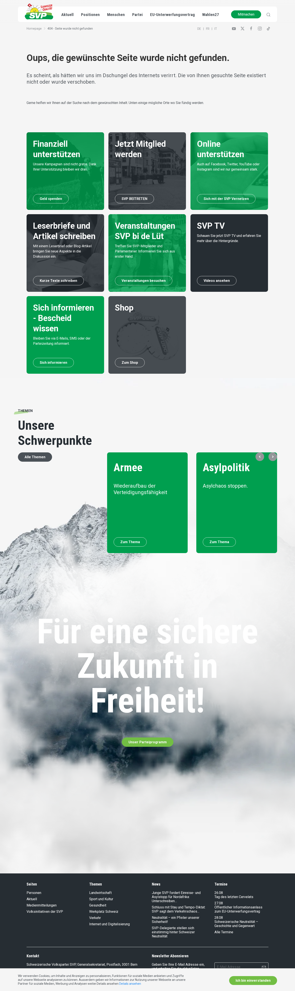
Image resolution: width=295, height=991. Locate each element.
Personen (34, 893)
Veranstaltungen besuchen (144, 281)
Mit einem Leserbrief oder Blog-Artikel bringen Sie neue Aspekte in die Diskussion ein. (62, 251)
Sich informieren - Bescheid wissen (63, 318)
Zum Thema (130, 542)
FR (207, 28)
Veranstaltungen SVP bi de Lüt (145, 231)
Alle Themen (35, 457)
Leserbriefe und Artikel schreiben (64, 231)
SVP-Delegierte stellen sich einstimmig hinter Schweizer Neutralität (173, 932)
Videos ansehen (217, 281)
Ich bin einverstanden (253, 980)
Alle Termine (223, 932)
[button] (259, 456)
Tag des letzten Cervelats (233, 897)
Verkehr (95, 918)
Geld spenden (51, 199)
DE (199, 28)
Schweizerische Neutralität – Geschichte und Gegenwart (236, 924)
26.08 (218, 893)
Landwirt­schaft (100, 893)
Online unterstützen (220, 149)
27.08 (218, 903)
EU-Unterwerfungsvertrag (172, 14)
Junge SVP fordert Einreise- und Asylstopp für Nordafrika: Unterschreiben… (176, 897)
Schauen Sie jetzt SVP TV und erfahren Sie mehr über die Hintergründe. (229, 238)
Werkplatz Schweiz (103, 912)
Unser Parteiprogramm (147, 742)
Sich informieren (53, 363)
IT (215, 28)
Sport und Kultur (101, 899)
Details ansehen (130, 983)
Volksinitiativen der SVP (45, 912)
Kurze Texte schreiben (58, 281)
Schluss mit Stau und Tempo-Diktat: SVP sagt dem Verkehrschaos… (178, 909)
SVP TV (211, 226)
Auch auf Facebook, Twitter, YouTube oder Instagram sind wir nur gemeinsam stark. (228, 166)
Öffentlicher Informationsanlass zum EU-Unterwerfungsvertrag (238, 909)
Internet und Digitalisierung (109, 924)
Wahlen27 (210, 14)
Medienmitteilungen (42, 905)
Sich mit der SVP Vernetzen (226, 199)
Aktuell (32, 899)
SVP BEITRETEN (134, 199)
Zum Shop (130, 363)
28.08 (218, 918)
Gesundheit (97, 905)
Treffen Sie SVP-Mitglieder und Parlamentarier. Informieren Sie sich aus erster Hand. (145, 251)
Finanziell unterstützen (56, 149)
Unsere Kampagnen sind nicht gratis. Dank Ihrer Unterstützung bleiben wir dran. (64, 166)
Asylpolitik (226, 467)
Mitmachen (246, 14)
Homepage (34, 28)
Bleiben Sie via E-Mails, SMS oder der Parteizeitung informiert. (61, 341)
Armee (128, 467)
